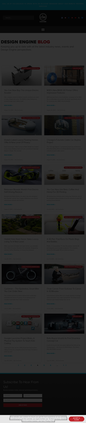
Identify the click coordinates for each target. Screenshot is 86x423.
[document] (43, 211)
